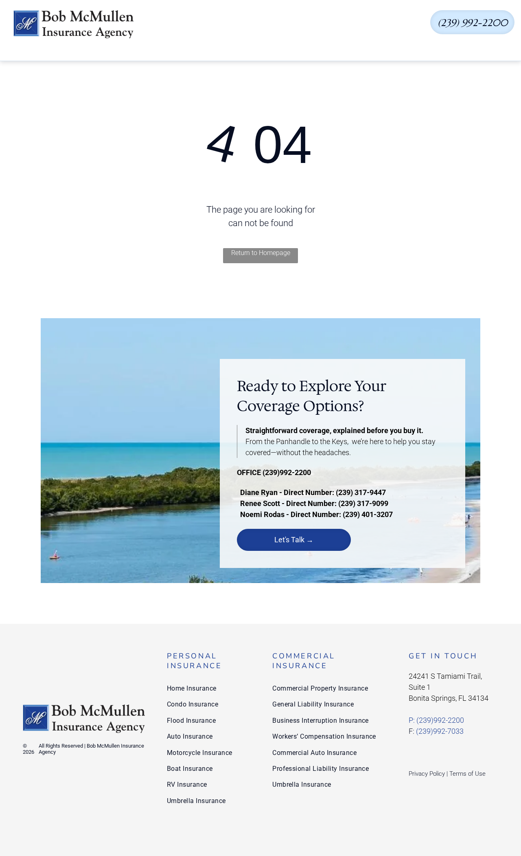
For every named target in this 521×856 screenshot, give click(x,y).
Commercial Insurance (303, 661)
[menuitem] (192, 24)
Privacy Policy (427, 773)
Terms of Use (467, 773)
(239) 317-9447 (361, 492)
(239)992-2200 (287, 472)
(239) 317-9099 (363, 503)
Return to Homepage (260, 253)
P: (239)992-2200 (436, 720)
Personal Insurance (194, 661)
